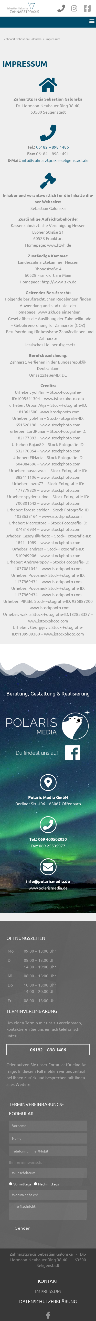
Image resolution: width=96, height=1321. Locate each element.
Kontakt (48, 1280)
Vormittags (22, 1184)
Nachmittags (48, 1184)
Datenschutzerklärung (48, 1301)
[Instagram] (74, 8)
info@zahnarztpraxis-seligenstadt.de (55, 160)
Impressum (48, 1291)
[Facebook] (87, 8)
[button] (92, 21)
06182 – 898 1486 (52, 146)
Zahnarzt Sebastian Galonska (22, 39)
